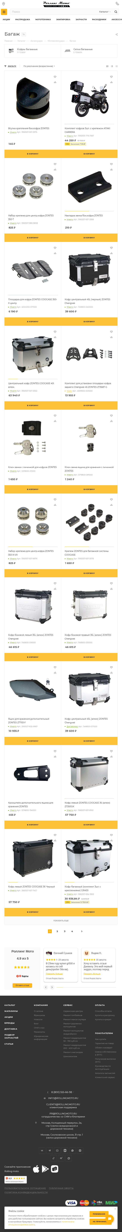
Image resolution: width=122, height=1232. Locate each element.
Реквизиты (39, 1032)
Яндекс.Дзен (80, 1150)
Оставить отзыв (22, 985)
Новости (38, 1019)
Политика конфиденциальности (26, 1192)
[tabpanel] (61, 965)
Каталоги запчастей (105, 1073)
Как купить (100, 1039)
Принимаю (99, 1214)
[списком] (112, 66)
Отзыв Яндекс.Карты (55, 978)
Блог (36, 1023)
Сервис (68, 1005)
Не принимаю (100, 1222)
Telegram (49, 1150)
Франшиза (39, 1015)
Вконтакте (42, 1150)
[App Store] (36, 1169)
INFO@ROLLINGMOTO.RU (63, 1098)
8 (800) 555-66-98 (61, 1092)
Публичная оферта (61, 1188)
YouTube (57, 1150)
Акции (8, 1017)
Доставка (10, 1029)
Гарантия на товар (104, 1043)
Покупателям (104, 1033)
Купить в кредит (103, 1019)
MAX (68, 1158)
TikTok (53, 1158)
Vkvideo (65, 1150)
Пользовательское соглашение (25, 1188)
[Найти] (115, 12)
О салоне (38, 1011)
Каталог (9, 1005)
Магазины (11, 1011)
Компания (41, 1005)
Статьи (8, 1044)
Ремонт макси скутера (74, 1019)
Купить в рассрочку (105, 1015)
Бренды (9, 1023)
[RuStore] (54, 1169)
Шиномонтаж (70, 1056)
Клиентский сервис (105, 1077)
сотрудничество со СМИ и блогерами (63, 1115)
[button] (15, 967)
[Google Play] (45, 1169)
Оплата (100, 1005)
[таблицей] (117, 66)
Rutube (61, 1158)
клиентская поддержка (63, 1106)
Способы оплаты (103, 1011)
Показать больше (54, 973)
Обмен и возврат (103, 1047)
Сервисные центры (73, 1011)
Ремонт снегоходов (73, 1052)
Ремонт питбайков (72, 1015)
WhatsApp (72, 1150)
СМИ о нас (39, 1028)
